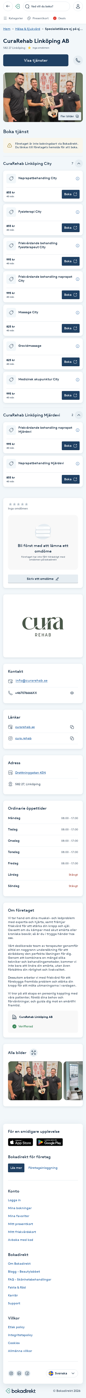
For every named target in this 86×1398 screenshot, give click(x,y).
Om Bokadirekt (19, 1263)
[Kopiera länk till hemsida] (72, 727)
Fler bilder (67, 116)
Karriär (13, 1295)
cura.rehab (23, 738)
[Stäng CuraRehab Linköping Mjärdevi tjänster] (79, 415)
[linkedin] (19, 1373)
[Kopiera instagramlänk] (72, 738)
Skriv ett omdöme (40, 579)
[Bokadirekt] (17, 6)
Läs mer (16, 1168)
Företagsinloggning (43, 1168)
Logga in (14, 1200)
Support (14, 1303)
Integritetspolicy (20, 1335)
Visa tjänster (36, 60)
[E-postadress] (44, 681)
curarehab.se (25, 727)
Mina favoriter (18, 1216)
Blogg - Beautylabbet (24, 1271)
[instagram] (11, 1373)
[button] (43, 186)
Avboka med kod (20, 1240)
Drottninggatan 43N (30, 772)
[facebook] (27, 1373)
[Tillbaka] (8, 6)
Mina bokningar (20, 1208)
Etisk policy (16, 1327)
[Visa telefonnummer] (72, 693)
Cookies (14, 1343)
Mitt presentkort (20, 1224)
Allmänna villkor (20, 1351)
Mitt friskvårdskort (22, 1232)
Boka (68, 194)
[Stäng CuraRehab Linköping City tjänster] (79, 163)
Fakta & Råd (17, 1287)
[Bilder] (43, 626)
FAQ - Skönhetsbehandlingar (29, 1279)
